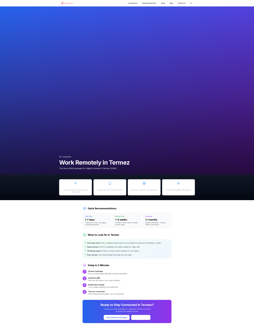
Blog (171, 3)
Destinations (133, 3)
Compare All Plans (141, 317)
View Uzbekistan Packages (116, 317)
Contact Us (181, 3)
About (163, 3)
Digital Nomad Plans (149, 3)
